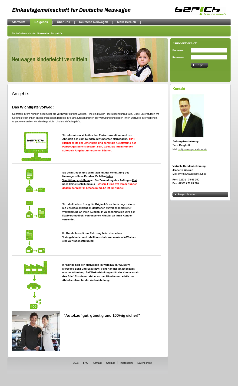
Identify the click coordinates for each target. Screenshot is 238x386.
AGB (76, 362)
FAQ (85, 362)
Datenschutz (144, 362)
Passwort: (178, 57)
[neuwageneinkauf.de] (200, 14)
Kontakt (97, 362)
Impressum (126, 362)
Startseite (18, 22)
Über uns (63, 22)
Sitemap (110, 362)
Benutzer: (178, 50)
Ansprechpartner (187, 194)
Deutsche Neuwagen (93, 22)
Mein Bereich (126, 22)
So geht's (41, 22)
